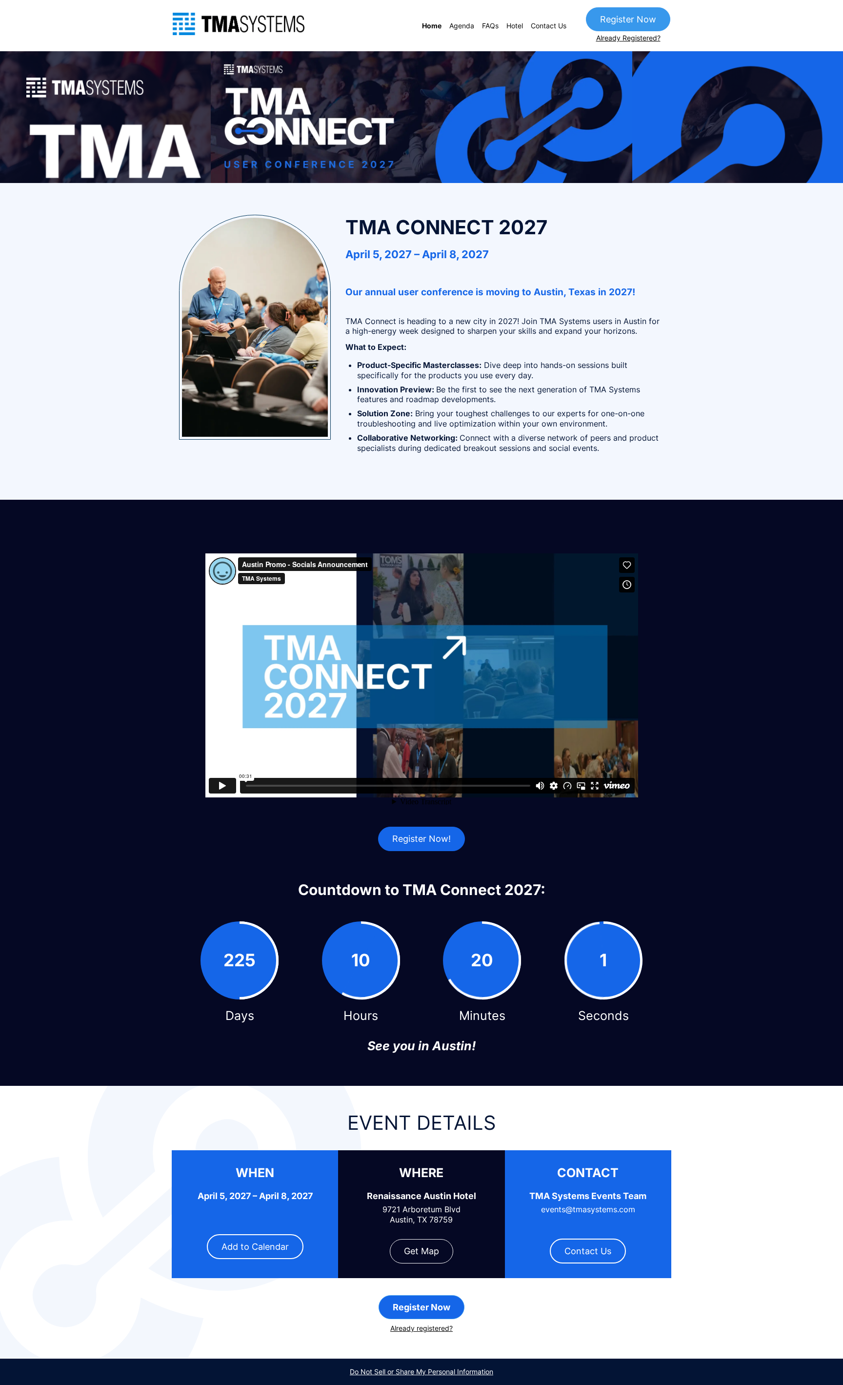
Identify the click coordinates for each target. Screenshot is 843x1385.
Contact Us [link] (548, 25)
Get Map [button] (421, 1251)
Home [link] (432, 25)
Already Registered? (628, 38)
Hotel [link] (514, 25)
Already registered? (421, 1328)
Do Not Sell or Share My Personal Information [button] (421, 1371)
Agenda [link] (461, 25)
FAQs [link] (490, 25)
